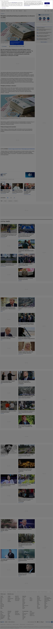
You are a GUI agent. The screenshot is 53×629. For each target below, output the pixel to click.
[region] (26, 4)
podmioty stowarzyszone (14, 2)
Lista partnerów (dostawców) (27, 5)
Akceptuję (47, 3)
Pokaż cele (47, 5)
